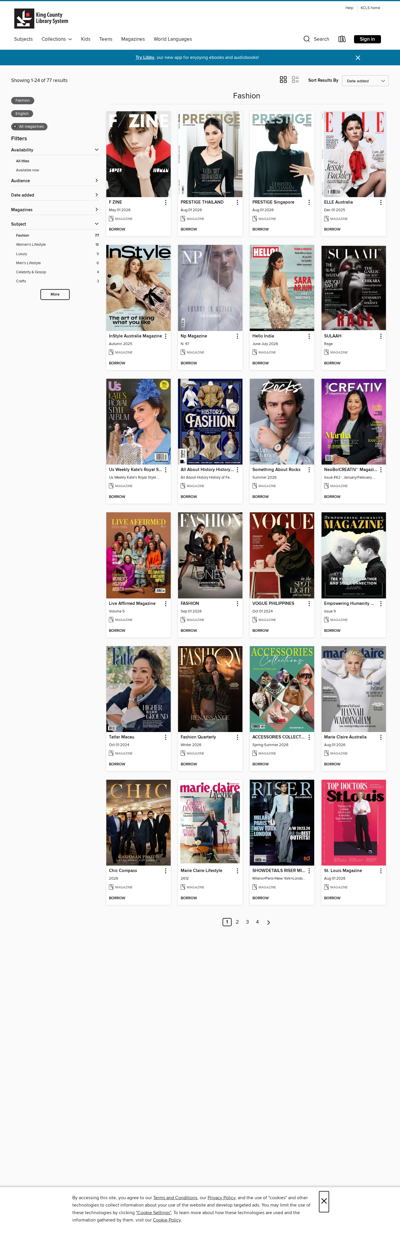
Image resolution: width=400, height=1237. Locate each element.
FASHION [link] (190, 603)
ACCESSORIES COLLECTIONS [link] (279, 737)
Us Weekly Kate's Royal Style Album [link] (136, 469)
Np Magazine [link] (194, 336)
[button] (316, 40)
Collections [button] (55, 39)
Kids (85, 39)
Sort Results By (323, 80)
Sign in (367, 39)
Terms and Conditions (175, 1198)
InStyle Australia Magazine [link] (135, 336)
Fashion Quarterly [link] (198, 737)
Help (349, 8)
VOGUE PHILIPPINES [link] (273, 603)
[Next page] (268, 922)
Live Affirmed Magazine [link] (132, 603)
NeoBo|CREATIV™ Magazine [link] (351, 469)
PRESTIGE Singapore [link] (273, 202)
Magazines (133, 39)
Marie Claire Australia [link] (345, 737)
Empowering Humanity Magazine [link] (351, 603)
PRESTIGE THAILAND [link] (202, 202)
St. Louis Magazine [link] (343, 870)
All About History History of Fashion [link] (207, 469)
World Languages (173, 39)
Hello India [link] (263, 336)
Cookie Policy (167, 1220)
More (55, 294)
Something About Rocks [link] (276, 469)
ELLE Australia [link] (338, 202)
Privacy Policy (221, 1198)
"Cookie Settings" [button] (153, 1213)
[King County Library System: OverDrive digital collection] (41, 18)
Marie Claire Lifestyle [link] (201, 870)
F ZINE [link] (115, 202)
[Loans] (342, 40)
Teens (105, 39)
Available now (27, 170)
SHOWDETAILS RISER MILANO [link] (279, 870)
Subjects (23, 39)
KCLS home (370, 8)
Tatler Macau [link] (121, 737)
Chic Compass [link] (123, 870)
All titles (22, 161)
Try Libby (145, 57)
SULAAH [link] (332, 336)
